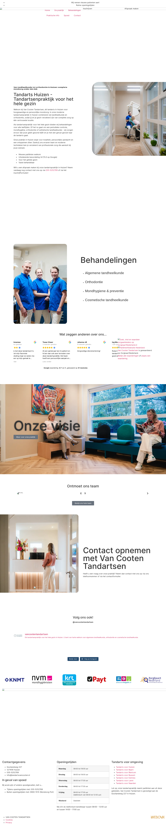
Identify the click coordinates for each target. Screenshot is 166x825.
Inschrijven (87, 8)
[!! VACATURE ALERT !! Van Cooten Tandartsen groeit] (71, 649)
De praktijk (59, 10)
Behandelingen (74, 10)
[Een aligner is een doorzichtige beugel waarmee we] (118, 649)
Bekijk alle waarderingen (128, 356)
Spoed (66, 15)
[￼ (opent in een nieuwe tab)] (158, 818)
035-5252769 (52, 170)
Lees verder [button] (21, 361)
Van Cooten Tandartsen (128, 350)
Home (47, 10)
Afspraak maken (131, 8)
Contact (77, 15)
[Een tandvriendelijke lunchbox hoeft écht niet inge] (25, 649)
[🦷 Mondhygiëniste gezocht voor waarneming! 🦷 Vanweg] (95, 649)
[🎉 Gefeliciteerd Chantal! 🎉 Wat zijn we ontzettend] (48, 649)
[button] (18, 493)
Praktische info (53, 15)
